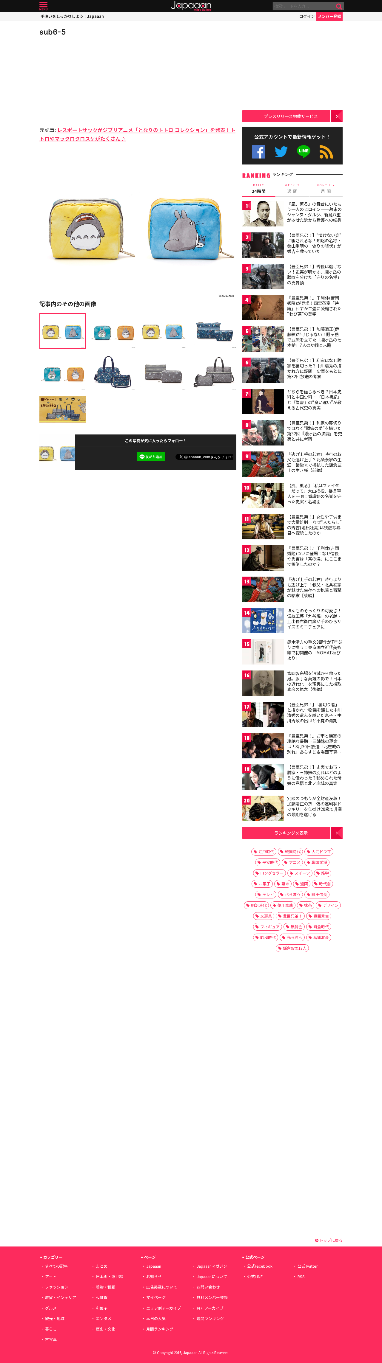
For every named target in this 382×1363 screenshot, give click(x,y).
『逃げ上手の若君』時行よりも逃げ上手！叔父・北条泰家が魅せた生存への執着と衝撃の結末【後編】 (314, 587)
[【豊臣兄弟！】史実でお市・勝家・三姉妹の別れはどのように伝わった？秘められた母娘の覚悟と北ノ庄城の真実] (263, 777)
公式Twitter (281, 152)
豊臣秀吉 (321, 916)
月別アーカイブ (210, 1308)
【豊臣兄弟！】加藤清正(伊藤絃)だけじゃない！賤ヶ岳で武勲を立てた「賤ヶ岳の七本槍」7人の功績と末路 (314, 337)
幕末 (285, 884)
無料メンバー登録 (212, 1297)
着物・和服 (105, 1287)
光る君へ (294, 937)
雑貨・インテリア (60, 1297)
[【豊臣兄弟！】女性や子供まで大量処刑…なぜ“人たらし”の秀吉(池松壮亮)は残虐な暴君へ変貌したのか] (263, 527)
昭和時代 (268, 937)
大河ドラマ (321, 851)
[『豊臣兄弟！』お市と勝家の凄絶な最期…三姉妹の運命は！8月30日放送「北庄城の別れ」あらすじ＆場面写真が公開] (263, 746)
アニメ (295, 862)
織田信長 (319, 894)
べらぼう (293, 894)
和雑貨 (101, 1297)
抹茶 (308, 905)
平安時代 (270, 862)
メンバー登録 (329, 16)
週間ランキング (210, 1318)
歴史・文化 (105, 1329)
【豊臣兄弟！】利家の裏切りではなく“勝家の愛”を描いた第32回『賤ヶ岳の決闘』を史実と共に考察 (314, 431)
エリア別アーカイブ (163, 1308)
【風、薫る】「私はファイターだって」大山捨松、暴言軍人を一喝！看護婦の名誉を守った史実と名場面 (314, 493)
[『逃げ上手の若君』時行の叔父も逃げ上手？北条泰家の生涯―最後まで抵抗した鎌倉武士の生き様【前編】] (263, 465)
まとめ (101, 1266)
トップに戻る (330, 1240)
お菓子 (264, 884)
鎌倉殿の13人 (294, 948)
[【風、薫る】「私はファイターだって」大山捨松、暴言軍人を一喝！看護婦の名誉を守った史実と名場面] (263, 496)
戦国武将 (319, 862)
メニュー (43, 6)
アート (50, 1276)
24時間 (259, 188)
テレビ (268, 894)
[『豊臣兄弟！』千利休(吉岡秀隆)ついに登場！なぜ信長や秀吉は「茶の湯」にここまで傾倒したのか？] (263, 558)
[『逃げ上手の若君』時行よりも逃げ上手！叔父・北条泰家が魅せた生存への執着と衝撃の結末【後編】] (263, 590)
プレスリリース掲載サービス (291, 116)
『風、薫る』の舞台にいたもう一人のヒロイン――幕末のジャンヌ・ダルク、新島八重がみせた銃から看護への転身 (314, 212)
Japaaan (191, 6)
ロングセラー (272, 873)
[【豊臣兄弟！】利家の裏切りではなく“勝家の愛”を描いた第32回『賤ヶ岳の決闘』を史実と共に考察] (263, 433)
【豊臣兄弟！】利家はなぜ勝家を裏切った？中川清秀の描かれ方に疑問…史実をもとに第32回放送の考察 (314, 368)
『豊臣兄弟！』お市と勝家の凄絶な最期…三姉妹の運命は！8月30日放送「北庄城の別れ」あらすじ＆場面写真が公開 (314, 746)
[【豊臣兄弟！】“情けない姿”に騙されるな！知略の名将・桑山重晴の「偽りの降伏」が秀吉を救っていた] (263, 246)
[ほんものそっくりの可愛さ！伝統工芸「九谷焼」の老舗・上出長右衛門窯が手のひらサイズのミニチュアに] (263, 621)
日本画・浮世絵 (109, 1276)
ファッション (56, 1287)
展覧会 (296, 926)
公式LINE (304, 152)
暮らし (51, 1329)
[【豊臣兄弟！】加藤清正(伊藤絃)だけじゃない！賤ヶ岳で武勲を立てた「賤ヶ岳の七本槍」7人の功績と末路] (263, 339)
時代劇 (325, 884)
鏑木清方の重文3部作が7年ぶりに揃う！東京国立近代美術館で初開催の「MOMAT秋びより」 (314, 650)
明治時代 (259, 905)
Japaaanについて (212, 1276)
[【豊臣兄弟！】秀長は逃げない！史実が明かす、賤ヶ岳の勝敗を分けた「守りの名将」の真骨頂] (263, 277)
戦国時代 (293, 851)
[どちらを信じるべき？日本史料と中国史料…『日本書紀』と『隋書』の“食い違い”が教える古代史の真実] (263, 402)
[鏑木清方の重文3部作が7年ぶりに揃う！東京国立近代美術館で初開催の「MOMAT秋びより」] (263, 652)
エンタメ (103, 1318)
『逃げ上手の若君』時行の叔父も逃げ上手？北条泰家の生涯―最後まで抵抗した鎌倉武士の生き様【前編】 (314, 462)
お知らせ (154, 1276)
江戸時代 (266, 851)
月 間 (326, 188)
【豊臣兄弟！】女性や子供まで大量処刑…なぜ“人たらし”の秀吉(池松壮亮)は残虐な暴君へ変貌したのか (314, 524)
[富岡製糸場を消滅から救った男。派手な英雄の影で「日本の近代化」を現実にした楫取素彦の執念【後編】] (263, 684)
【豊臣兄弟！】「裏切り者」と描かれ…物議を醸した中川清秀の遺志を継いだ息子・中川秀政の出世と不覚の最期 (314, 712)
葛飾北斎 (321, 937)
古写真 (51, 1339)
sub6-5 (52, 31)
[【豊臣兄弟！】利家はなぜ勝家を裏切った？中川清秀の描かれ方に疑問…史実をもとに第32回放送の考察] (263, 371)
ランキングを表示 (291, 833)
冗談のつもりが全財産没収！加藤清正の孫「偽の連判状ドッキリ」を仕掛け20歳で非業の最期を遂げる (314, 806)
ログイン (307, 16)
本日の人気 (156, 1318)
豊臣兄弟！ (292, 916)
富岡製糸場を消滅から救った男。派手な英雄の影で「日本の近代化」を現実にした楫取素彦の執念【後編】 (314, 681)
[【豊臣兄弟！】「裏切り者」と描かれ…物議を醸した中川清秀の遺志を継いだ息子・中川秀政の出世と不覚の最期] (263, 715)
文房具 (266, 916)
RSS (326, 152)
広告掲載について (161, 1287)
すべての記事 (56, 1266)
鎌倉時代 (321, 926)
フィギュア (270, 926)
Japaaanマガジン (212, 1266)
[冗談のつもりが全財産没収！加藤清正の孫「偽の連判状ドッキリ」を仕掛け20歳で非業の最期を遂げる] (263, 809)
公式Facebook (258, 152)
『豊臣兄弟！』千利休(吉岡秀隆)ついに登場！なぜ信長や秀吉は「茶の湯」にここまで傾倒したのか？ (314, 556)
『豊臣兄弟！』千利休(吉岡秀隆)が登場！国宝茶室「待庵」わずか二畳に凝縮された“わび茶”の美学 (314, 305)
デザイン (330, 905)
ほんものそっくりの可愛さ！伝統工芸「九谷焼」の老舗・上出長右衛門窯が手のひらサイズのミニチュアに (314, 618)
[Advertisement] (88, 80)
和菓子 (101, 1308)
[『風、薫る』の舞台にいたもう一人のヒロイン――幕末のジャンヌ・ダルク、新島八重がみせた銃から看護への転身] (263, 214)
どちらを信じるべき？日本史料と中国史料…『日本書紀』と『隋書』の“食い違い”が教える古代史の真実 (314, 399)
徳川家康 (285, 905)
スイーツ (302, 873)
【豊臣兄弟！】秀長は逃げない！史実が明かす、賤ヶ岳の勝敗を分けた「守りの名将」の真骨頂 (314, 274)
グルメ (51, 1308)
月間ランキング (159, 1329)
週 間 (292, 188)
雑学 (325, 873)
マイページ (156, 1297)
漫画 (304, 884)
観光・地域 (54, 1318)
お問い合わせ (208, 1287)
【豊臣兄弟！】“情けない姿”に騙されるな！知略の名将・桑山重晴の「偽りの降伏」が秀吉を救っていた (314, 243)
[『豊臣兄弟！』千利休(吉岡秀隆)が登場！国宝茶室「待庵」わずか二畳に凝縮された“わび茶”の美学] (263, 308)
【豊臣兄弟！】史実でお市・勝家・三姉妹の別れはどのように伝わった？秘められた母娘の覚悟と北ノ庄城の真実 (314, 775)
